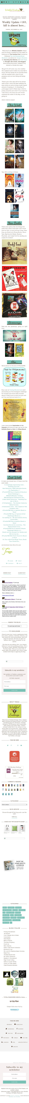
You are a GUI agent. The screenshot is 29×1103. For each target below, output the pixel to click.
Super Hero (6, 917)
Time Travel (21, 917)
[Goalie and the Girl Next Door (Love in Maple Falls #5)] (6, 790)
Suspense (13, 917)
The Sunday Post (16, 18)
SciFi (12, 915)
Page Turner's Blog (9, 960)
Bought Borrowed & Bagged (11, 16)
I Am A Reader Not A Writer (11, 935)
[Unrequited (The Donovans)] (8, 790)
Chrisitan (18, 907)
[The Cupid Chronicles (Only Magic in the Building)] (11, 794)
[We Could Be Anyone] (8, 786)
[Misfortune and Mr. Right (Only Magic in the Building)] (3, 794)
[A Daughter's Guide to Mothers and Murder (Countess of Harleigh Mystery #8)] (20, 790)
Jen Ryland (7, 933)
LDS (4, 912)
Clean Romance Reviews (10, 965)
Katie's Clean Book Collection (12, 947)
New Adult (6, 915)
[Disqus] (14, 598)
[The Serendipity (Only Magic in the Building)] (8, 794)
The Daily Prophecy (9, 942)
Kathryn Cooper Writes (10, 961)
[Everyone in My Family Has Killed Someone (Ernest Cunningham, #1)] (20, 786)
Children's (11, 907)
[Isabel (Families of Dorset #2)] (14, 790)
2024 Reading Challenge (14, 767)
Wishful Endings (15, 1095)
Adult (4, 907)
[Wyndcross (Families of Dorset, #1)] (11, 790)
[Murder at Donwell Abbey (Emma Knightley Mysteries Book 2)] (3, 790)
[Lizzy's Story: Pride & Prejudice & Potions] (3, 786)
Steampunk (18, 915)
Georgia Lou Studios (14, 1096)
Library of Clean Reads (10, 963)
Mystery (18, 912)
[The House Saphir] (23, 786)
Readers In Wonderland (10, 958)
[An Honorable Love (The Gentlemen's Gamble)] (14, 786)
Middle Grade (10, 912)
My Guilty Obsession (9, 956)
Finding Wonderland (9, 931)
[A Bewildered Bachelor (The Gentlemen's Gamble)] (17, 786)
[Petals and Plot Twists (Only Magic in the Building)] (6, 794)
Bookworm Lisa (8, 949)
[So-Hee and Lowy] (23, 790)
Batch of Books (8, 940)
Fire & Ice (6, 944)
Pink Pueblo (22, 1088)
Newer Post (7, 572)
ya (11, 922)
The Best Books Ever (9, 954)
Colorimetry (7, 937)
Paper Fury (7, 953)
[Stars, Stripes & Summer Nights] (11, 786)
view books (21, 777)
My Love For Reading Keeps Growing (14, 951)
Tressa (13, 769)
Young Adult (16, 920)
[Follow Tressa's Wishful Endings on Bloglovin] (14, 1010)
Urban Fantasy (7, 920)
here (19, 397)
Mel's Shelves (7, 946)
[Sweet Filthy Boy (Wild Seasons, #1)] (6, 786)
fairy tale (6, 922)
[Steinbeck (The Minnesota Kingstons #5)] (17, 790)
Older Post (22, 572)
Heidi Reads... (7, 938)
